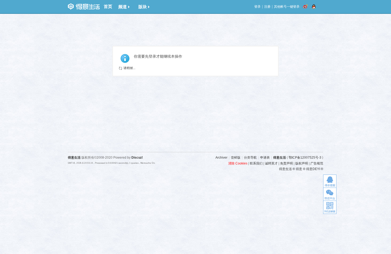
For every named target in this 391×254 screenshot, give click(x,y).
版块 (142, 7)
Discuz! (137, 157)
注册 (267, 7)
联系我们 (256, 163)
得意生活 (279, 157)
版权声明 (301, 163)
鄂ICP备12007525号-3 (305, 157)
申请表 (265, 157)
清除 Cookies (237, 163)
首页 (108, 6)
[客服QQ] (329, 181)
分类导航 (250, 157)
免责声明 (286, 163)
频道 (122, 7)
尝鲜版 (235, 157)
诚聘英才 (271, 163)
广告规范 (316, 163)
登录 (257, 7)
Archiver (221, 157)
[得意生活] (84, 6)
